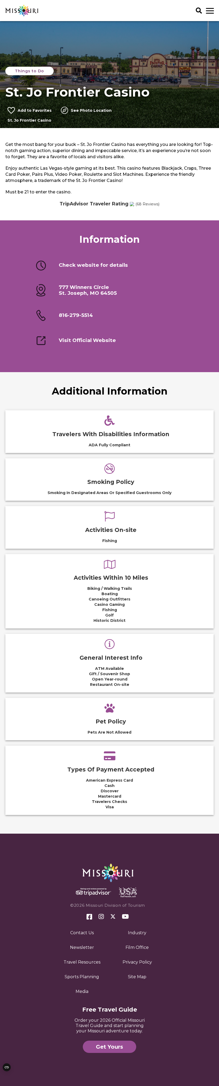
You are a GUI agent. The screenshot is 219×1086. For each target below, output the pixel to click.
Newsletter (82, 947)
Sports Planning (82, 976)
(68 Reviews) (147, 204)
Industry (137, 932)
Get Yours (109, 1047)
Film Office (137, 947)
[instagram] (101, 917)
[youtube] (125, 916)
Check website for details (93, 265)
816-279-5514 (76, 315)
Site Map (137, 976)
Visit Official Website (87, 340)
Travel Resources (82, 962)
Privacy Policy (137, 962)
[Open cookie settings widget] (7, 1067)
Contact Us (82, 932)
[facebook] (89, 917)
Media (82, 991)
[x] (113, 917)
